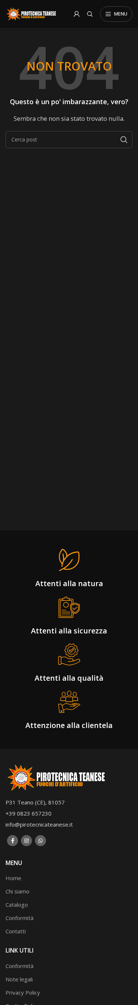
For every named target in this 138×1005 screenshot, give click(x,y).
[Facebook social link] (12, 840)
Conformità (19, 918)
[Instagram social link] (26, 840)
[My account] (76, 14)
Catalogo (17, 904)
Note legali (19, 979)
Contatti (16, 931)
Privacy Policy (23, 992)
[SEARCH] (124, 139)
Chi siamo (17, 891)
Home (13, 878)
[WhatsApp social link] (40, 840)
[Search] (89, 14)
